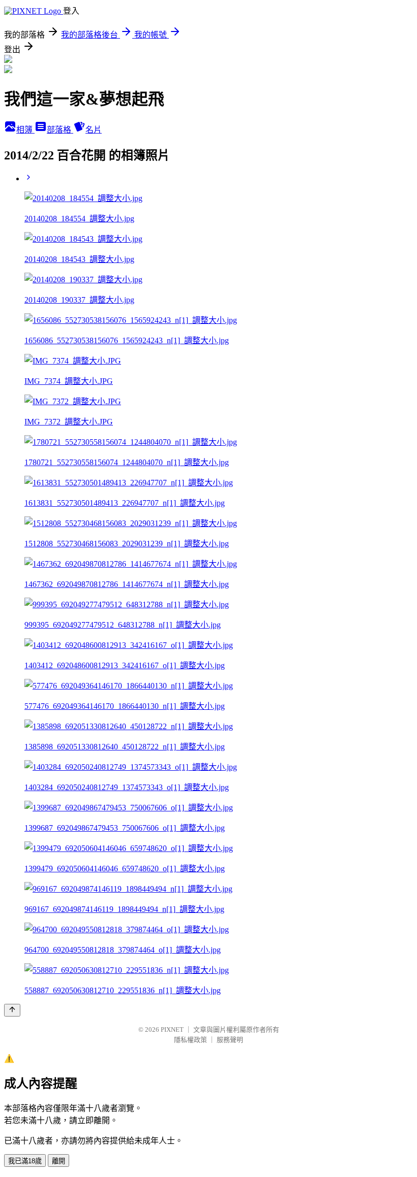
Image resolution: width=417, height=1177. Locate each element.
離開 (58, 1161)
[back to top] (12, 1010)
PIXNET (172, 1029)
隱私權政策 (190, 1039)
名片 (93, 129)
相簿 (25, 129)
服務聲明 (230, 1039)
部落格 (60, 129)
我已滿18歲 (25, 1161)
